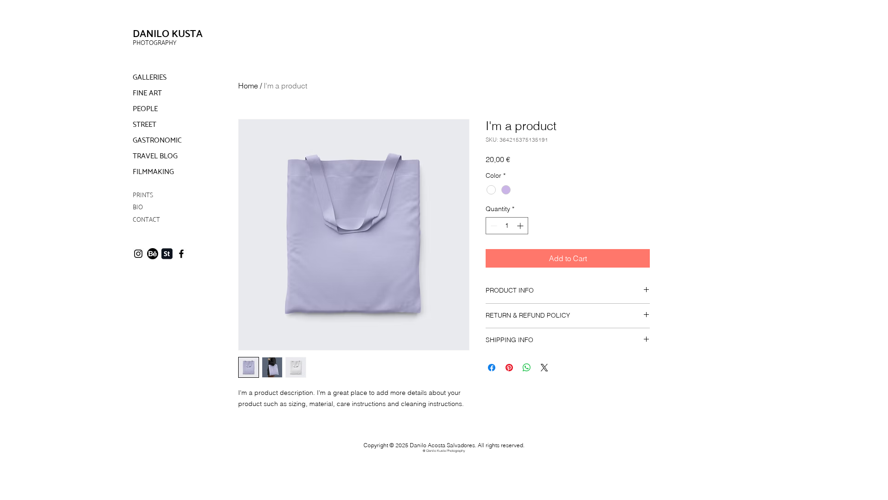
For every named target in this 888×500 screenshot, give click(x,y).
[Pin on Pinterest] (509, 367)
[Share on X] (544, 367)
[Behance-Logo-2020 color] (152, 253)
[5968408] (167, 253)
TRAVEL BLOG (155, 155)
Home (248, 85)
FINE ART (147, 92)
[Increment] (521, 226)
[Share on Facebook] (491, 367)
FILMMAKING (153, 171)
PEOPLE (145, 108)
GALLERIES (149, 77)
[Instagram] (138, 253)
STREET (144, 124)
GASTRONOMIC (157, 140)
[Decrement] (493, 226)
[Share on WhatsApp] (526, 367)
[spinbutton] (507, 226)
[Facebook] (181, 253)
